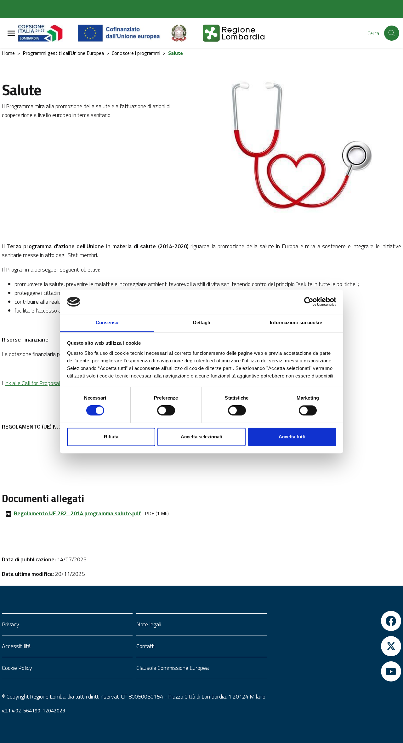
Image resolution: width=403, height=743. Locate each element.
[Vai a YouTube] (335, 671)
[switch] (166, 411)
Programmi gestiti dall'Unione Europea (63, 53)
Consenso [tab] (107, 322)
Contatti (145, 646)
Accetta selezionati (201, 436)
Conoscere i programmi (136, 53)
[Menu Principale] (11, 33)
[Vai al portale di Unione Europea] (123, 33)
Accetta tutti (292, 436)
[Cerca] (391, 33)
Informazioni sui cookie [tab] (296, 322)
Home (8, 53)
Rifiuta (111, 436)
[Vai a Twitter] (335, 646)
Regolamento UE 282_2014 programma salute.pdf (77, 513)
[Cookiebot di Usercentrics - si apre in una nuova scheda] (308, 302)
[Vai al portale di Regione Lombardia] (48, 33)
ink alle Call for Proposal (32, 383)
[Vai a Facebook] (335, 621)
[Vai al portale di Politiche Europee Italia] (186, 33)
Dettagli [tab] (201, 322)
